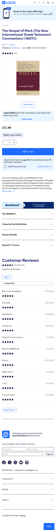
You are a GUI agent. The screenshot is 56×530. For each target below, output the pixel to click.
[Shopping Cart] (48, 3)
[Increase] (14, 142)
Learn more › (48, 14)
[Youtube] (21, 462)
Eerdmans (16, 48)
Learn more (27, 119)
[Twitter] (9, 462)
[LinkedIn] (27, 462)
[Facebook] (4, 462)
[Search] (35, 2)
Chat (49, 526)
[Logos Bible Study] (9, 2)
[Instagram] (15, 462)
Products (5, 25)
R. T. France (10, 45)
